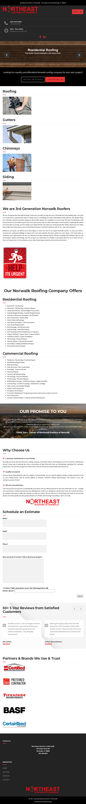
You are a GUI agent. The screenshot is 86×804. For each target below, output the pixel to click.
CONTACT (6, 780)
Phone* (5, 544)
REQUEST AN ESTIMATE (33, 79)
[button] (6, 54)
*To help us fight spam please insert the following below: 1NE (25, 589)
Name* (5, 518)
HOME (5, 768)
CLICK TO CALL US (55, 79)
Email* (5, 531)
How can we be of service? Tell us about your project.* (22, 557)
